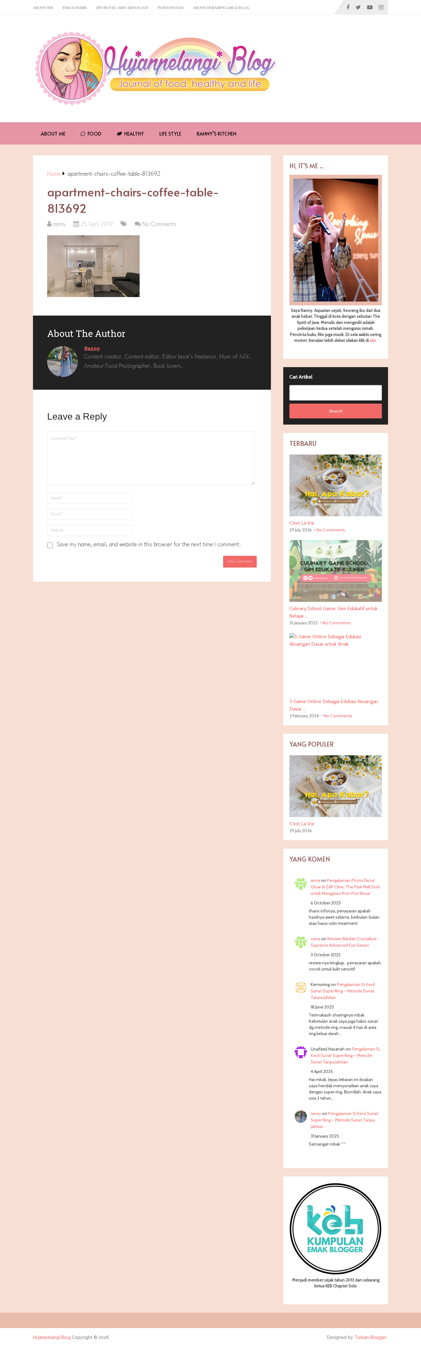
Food (93, 133)
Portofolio (171, 7)
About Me (43, 7)
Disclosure (75, 7)
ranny (59, 224)
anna (315, 880)
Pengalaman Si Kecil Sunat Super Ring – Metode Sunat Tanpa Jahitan (343, 991)
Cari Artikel (301, 377)
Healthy (133, 133)
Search (336, 411)
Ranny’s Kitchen (216, 133)
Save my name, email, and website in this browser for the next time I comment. (149, 544)
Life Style (170, 133)
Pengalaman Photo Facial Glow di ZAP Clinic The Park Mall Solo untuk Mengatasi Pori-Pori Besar (345, 887)
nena (315, 938)
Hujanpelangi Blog (52, 1337)
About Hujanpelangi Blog (221, 7)
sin (372, 340)
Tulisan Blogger (370, 1337)
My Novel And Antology (122, 7)
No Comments (159, 224)
